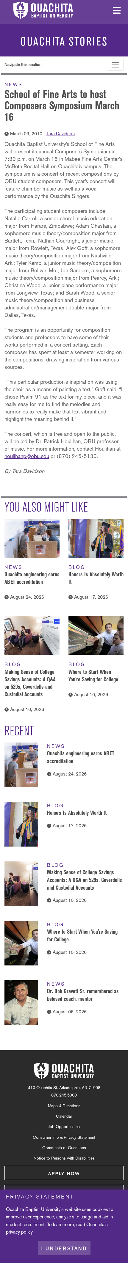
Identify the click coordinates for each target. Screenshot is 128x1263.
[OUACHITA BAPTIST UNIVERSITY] (64, 1071)
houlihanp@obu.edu (26, 456)
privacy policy (19, 1232)
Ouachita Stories (64, 41)
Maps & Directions (64, 1105)
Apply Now (64, 1173)
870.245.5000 (64, 1095)
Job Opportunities (64, 1126)
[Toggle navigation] (115, 65)
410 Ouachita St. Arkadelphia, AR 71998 (64, 1087)
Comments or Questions (64, 1147)
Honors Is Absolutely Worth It (77, 812)
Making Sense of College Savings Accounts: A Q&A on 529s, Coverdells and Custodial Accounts (84, 880)
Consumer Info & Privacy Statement (64, 1137)
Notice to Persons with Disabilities (64, 1158)
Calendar (64, 1116)
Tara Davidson (60, 133)
